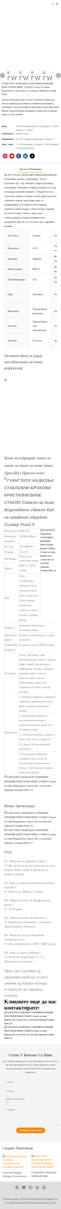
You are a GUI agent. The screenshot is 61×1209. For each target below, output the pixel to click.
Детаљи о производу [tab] (30, 169)
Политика (33, 1203)
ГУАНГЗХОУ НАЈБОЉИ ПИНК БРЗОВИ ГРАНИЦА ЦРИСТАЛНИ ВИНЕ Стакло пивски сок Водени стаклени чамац (15, 1174)
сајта (53, 1203)
